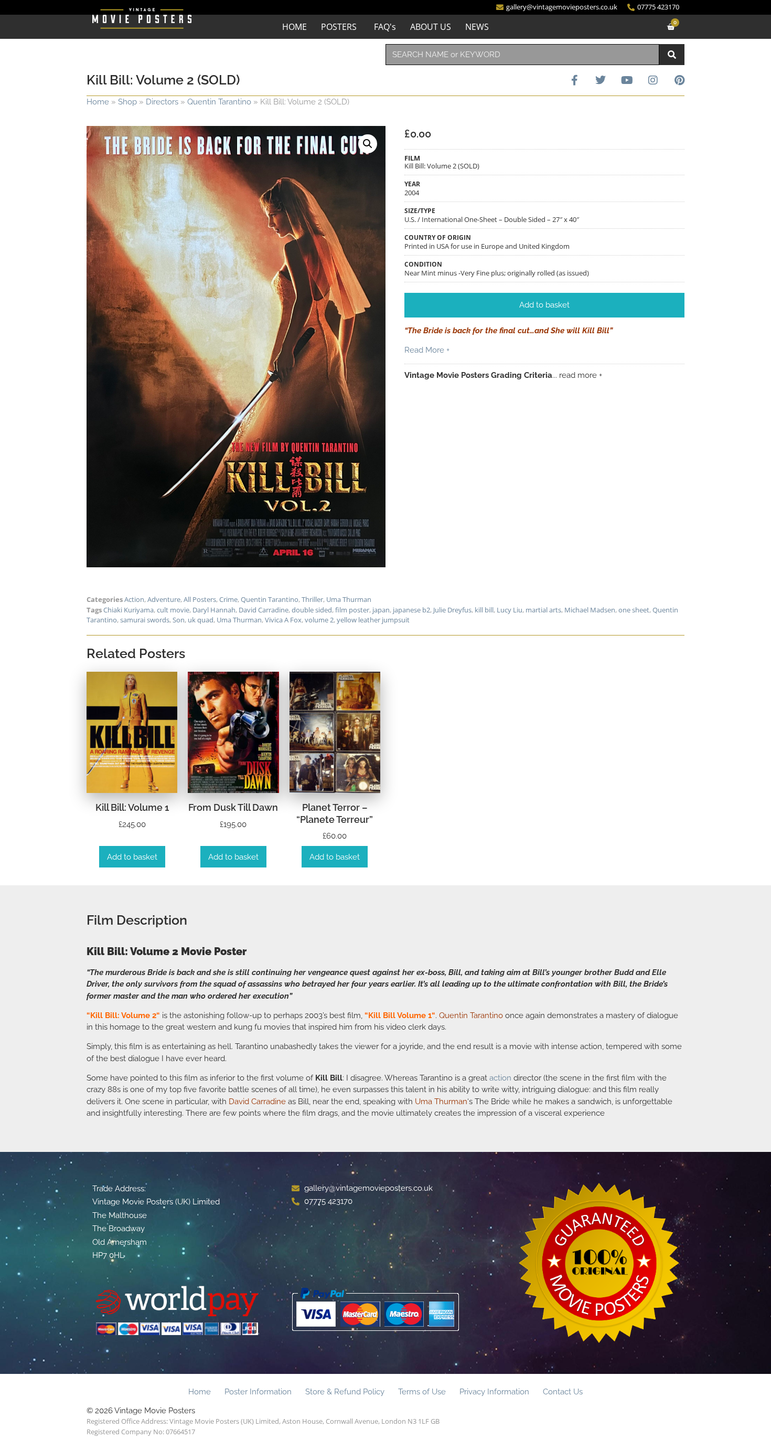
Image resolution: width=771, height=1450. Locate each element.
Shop (127, 102)
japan (381, 610)
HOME (294, 27)
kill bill (484, 610)
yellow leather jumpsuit (373, 620)
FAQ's (385, 27)
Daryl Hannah (213, 610)
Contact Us (563, 1391)
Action (134, 599)
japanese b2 (411, 610)
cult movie (173, 610)
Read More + (426, 350)
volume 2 (319, 620)
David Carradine (263, 610)
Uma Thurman (348, 599)
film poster (352, 610)
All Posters (200, 599)
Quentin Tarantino (219, 102)
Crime (228, 599)
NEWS (477, 27)
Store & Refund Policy (344, 1391)
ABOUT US (430, 27)
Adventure (163, 599)
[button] (367, 143)
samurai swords (144, 620)
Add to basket (132, 857)
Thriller (312, 599)
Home (98, 102)
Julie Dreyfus (452, 610)
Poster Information (258, 1391)
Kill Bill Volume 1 (400, 1015)
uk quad (200, 620)
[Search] (671, 54)
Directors (162, 102)
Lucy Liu (509, 610)
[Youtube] (627, 80)
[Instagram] (653, 80)
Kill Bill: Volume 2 (123, 1015)
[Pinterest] (679, 80)
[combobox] (522, 54)
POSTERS (339, 27)
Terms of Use (422, 1391)
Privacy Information (494, 1391)
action (500, 1078)
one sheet (633, 610)
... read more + (577, 375)
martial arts (543, 610)
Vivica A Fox (283, 620)
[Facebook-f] (574, 80)
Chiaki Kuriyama (128, 610)
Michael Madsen (589, 610)
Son (179, 620)
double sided (312, 610)
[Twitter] (600, 80)
